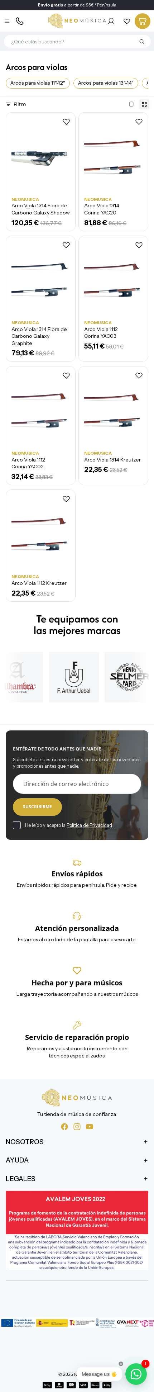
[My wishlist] (127, 21)
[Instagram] (77, 1126)
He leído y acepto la (68, 825)
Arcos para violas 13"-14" (106, 83)
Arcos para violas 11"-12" (37, 83)
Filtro (20, 104)
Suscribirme (37, 807)
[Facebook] (64, 1126)
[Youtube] (89, 1126)
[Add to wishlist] (66, 122)
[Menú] (7, 21)
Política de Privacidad (89, 825)
